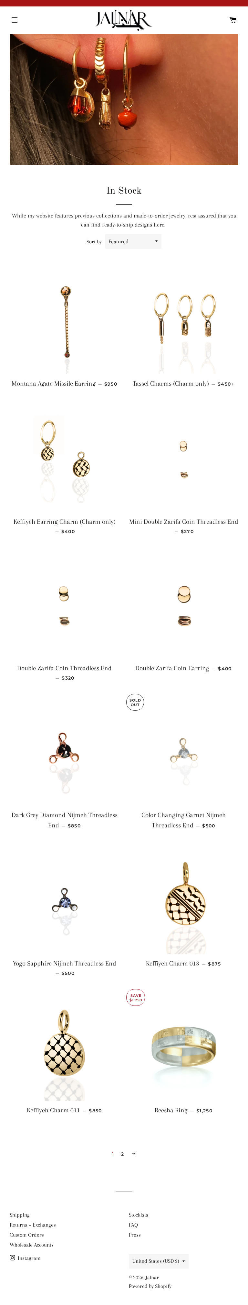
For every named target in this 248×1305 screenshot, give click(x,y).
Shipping (20, 1215)
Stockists (138, 1215)
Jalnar (152, 1277)
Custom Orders (27, 1235)
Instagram (28, 1258)
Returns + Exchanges (33, 1225)
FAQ (133, 1225)
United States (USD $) (155, 1261)
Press (135, 1235)
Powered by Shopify (150, 1286)
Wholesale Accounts (32, 1245)
